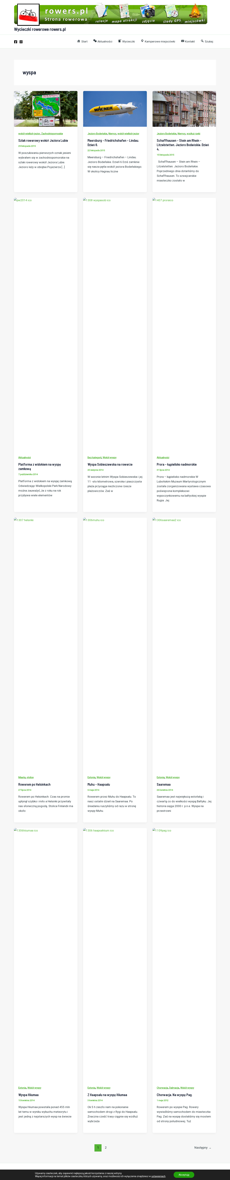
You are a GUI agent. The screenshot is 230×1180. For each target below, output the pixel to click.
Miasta (22, 777)
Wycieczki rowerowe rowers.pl (40, 29)
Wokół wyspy (110, 457)
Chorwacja (162, 1087)
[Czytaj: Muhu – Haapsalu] (115, 644)
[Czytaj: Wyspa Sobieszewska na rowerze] (115, 324)
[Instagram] (21, 41)
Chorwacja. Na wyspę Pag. (174, 1095)
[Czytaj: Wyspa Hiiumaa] (45, 954)
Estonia (91, 777)
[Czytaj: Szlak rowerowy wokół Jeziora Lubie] (45, 108)
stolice (30, 777)
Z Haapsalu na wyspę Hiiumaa (107, 1095)
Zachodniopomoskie (52, 133)
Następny (202, 1147)
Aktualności (24, 457)
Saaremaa (164, 784)
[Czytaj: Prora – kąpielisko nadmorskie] (184, 324)
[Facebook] (15, 41)
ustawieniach (158, 1176)
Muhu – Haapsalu (99, 784)
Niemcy (112, 133)
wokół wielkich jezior (29, 133)
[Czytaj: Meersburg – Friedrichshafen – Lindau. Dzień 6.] (115, 108)
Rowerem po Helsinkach (34, 784)
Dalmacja (174, 1087)
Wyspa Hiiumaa (28, 1095)
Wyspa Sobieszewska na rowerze (110, 464)
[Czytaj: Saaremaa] (184, 644)
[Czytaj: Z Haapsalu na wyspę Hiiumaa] (115, 954)
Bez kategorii (95, 457)
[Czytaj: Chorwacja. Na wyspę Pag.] (184, 954)
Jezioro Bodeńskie (97, 133)
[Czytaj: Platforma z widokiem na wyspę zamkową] (45, 324)
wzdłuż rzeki (193, 133)
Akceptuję (184, 1174)
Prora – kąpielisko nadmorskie (177, 464)
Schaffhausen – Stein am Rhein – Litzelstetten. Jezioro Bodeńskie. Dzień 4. (183, 144)
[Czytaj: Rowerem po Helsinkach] (45, 644)
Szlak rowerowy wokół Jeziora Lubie (43, 140)
